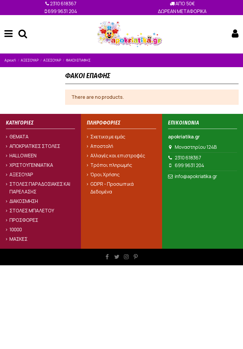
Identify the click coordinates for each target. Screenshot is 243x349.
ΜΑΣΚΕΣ (18, 239)
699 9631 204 (62, 11)
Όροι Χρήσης (105, 174)
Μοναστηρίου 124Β (196, 147)
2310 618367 (62, 3)
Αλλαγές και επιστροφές (117, 155)
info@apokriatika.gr (196, 176)
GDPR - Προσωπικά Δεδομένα (112, 188)
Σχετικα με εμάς (107, 136)
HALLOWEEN (22, 155)
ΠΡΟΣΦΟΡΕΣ (23, 220)
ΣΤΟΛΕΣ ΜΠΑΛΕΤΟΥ (31, 210)
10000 (15, 229)
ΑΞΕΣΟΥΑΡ (21, 174)
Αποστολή (101, 146)
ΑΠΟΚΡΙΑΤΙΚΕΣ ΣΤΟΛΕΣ (34, 146)
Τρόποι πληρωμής (111, 165)
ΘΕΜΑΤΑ (18, 136)
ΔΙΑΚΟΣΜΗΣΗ (23, 201)
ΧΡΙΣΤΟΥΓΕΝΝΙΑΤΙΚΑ (31, 165)
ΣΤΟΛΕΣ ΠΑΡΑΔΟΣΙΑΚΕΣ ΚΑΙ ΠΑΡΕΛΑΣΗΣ (39, 188)
